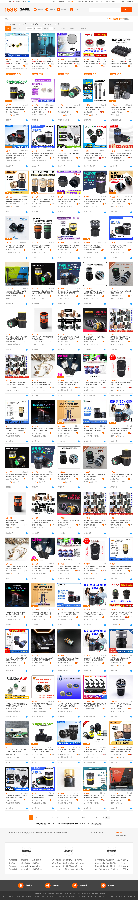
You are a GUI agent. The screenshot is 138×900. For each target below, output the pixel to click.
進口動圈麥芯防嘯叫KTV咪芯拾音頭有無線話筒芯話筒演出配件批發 (68, 796)
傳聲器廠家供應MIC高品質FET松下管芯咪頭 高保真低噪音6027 (95, 62)
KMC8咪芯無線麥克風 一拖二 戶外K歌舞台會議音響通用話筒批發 (120, 796)
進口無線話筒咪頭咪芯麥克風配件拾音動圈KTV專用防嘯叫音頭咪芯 (120, 429)
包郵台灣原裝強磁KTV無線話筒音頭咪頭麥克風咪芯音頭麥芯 (120, 384)
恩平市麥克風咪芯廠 (58, 860)
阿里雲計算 (82, 896)
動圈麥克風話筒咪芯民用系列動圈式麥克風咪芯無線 (68, 154)
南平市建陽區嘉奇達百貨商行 (12, 387)
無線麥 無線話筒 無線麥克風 (28, 866)
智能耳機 (45, 69)
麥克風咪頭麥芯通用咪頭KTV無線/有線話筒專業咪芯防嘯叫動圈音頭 (42, 659)
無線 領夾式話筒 (25, 869)
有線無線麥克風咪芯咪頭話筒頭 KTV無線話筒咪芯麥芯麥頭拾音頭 (42, 246)
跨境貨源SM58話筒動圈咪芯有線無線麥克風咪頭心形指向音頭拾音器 (42, 154)
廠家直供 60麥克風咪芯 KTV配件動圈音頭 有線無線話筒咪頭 (43, 796)
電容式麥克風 (10, 69)
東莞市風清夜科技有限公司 (38, 341)
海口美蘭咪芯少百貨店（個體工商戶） (86, 869)
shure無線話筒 (36, 866)
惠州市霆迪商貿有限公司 (90, 708)
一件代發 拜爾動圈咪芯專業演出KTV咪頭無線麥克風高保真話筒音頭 (94, 751)
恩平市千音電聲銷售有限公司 (64, 295)
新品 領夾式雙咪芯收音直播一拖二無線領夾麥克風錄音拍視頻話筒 (120, 200)
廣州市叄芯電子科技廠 (64, 433)
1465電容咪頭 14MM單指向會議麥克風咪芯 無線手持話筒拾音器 (16, 705)
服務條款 (73, 893)
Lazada (132, 896)
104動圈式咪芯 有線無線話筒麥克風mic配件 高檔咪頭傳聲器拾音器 (69, 200)
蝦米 (76, 896)
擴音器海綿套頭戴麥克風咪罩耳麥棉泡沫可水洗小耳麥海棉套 (120, 62)
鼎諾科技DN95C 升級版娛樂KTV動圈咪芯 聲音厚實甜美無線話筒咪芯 (69, 751)
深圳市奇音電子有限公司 (64, 66)
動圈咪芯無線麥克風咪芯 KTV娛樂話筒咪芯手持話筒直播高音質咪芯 (94, 429)
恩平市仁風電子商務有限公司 (38, 387)
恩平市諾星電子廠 (89, 250)
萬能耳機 (40, 69)
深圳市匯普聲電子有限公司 (38, 112)
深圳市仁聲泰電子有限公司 (90, 158)
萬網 (100, 896)
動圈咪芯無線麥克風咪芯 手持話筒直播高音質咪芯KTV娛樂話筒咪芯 (16, 429)
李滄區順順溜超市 (111, 860)
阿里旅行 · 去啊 (63, 896)
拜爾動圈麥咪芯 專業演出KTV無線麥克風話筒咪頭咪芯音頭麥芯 (121, 108)
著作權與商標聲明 (58, 893)
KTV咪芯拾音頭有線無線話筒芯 (67, 107)
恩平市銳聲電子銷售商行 (64, 112)
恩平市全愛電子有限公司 (116, 662)
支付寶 (108, 896)
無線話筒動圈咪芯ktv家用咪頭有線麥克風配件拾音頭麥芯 (94, 338)
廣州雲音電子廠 (10, 341)
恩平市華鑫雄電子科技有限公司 (38, 204)
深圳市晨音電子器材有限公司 (116, 433)
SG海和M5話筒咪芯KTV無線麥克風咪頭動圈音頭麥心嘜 (120, 292)
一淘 (56, 896)
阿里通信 (94, 896)
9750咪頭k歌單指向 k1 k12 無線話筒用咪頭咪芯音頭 (42, 705)
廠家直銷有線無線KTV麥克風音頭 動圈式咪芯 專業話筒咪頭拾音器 (68, 384)
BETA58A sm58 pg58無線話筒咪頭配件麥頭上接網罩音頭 (120, 705)
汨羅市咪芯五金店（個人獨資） (84, 866)
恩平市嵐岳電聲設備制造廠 (12, 112)
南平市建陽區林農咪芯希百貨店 (61, 869)
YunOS (89, 896)
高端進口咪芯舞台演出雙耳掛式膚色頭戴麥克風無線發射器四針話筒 (42, 384)
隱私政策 (80, 893)
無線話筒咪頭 (13, 866)
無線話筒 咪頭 (36, 863)
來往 (112, 896)
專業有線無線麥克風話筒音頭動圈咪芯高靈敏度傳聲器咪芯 (120, 659)
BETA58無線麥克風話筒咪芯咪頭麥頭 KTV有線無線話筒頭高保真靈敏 (42, 292)
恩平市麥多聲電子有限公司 (64, 250)
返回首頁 (88, 824)
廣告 (26, 64)
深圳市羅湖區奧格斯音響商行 (90, 662)
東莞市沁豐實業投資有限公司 (114, 869)
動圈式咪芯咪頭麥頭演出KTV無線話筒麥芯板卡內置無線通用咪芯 (42, 429)
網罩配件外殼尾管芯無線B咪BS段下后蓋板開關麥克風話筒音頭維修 (120, 338)
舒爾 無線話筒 (13, 863)
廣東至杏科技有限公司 (38, 295)
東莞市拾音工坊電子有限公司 (12, 754)
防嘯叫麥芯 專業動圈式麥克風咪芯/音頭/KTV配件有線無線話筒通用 (95, 246)
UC (103, 896)
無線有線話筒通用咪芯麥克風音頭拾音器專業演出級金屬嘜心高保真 (16, 200)
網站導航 (102, 893)
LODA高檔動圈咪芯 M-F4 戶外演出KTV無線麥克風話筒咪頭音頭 (68, 659)
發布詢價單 (119, 833)
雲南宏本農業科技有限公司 (102, 866)
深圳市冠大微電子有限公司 (12, 66)
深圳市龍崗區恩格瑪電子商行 (90, 204)
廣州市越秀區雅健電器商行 (90, 387)
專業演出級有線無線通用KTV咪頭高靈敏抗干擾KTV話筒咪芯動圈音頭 (120, 751)
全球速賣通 (36, 896)
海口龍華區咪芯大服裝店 (82, 863)
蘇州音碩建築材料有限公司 (102, 860)
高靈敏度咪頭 (18, 69)
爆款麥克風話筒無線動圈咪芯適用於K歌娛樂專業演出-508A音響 (16, 796)
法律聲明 (67, 893)
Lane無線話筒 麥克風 (38, 860)
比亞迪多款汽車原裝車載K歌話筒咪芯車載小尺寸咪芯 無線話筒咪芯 (16, 154)
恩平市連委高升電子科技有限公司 (116, 250)
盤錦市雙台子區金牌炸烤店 (125, 866)
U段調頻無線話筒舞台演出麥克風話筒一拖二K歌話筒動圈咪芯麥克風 (68, 429)
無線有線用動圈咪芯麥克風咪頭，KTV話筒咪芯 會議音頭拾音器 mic (94, 154)
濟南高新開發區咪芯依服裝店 (71, 866)
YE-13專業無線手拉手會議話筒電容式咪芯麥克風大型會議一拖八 (95, 705)
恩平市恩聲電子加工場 (90, 295)
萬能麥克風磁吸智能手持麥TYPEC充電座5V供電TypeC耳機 (43, 62)
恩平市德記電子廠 (115, 158)
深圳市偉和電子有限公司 (90, 433)
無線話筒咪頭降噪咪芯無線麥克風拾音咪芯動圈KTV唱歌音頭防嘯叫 (16, 108)
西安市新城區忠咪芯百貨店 (59, 866)
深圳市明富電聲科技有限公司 (12, 433)
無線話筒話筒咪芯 (101, 833)
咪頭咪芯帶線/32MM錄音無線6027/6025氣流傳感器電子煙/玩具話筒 (68, 705)
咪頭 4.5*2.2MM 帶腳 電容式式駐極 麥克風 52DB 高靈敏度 (16, 62)
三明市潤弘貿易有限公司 (102, 869)
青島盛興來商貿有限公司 (116, 112)
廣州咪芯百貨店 (67, 860)
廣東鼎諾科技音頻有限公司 (12, 158)
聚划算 (51, 896)
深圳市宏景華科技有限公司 (12, 708)
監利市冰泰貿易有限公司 (64, 341)
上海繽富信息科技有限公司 (102, 863)
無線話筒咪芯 (13, 860)
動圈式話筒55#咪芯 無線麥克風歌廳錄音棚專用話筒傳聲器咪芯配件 (120, 154)
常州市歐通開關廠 (111, 863)
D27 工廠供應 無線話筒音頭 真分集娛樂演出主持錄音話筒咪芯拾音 (16, 338)
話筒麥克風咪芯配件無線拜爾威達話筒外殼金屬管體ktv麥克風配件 (68, 338)
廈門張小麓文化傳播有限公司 (125, 869)
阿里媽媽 (71, 896)
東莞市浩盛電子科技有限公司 (64, 708)
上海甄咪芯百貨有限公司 (59, 863)
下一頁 (84, 817)
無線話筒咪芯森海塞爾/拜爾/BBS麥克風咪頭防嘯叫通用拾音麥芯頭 (95, 200)
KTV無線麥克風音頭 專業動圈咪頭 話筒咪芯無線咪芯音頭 (43, 338)
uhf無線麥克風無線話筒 (27, 863)
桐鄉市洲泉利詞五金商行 (90, 341)
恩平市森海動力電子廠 (38, 158)
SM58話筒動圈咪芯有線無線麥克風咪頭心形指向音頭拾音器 (121, 246)
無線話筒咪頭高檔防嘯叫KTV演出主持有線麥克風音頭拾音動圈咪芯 (42, 751)
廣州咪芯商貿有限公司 (81, 860)
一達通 (127, 896)
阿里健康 (121, 896)
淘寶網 (42, 896)
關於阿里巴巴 (88, 893)
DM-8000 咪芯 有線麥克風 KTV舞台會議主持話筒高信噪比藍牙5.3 (16, 751)
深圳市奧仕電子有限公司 (90, 66)
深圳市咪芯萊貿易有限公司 (71, 863)
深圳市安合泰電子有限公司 (38, 708)
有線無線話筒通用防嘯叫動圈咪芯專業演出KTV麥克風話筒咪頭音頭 (68, 246)
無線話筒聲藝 (13, 869)
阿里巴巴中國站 (26, 896)
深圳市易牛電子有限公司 (64, 204)
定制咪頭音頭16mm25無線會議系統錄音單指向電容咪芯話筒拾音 (42, 108)
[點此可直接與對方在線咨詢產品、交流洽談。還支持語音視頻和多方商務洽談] (27, 120)
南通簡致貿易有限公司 (116, 341)
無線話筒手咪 (24, 860)
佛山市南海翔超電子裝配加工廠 (64, 662)
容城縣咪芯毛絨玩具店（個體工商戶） (74, 869)
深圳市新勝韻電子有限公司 (116, 708)
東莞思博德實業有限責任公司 (116, 66)
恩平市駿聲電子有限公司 (38, 433)
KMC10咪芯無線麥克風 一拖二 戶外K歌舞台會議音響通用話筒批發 (16, 292)
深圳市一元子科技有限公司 (116, 204)
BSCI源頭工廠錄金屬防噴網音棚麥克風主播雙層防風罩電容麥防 (68, 62)
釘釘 (116, 896)
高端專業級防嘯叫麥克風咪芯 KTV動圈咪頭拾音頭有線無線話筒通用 (42, 200)
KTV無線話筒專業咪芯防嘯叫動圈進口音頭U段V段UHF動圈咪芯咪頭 (94, 659)
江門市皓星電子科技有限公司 (38, 66)
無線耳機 (34, 69)
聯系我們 (95, 893)
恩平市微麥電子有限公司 (38, 662)
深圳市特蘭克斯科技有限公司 (64, 158)
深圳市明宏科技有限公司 (12, 662)
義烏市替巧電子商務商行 (116, 295)
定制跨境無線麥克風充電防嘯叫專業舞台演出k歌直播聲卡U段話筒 (94, 108)
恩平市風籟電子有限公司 (12, 204)
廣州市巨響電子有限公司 (12, 295)
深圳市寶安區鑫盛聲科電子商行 (12, 250)
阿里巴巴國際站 (16, 896)
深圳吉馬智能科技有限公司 (38, 250)
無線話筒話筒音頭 (37, 869)
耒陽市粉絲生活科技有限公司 (125, 860)
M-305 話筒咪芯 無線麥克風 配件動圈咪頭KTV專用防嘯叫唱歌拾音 (16, 659)
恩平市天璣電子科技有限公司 (90, 112)
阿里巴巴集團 (7, 896)
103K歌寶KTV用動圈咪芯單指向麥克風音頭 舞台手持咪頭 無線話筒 (16, 246)
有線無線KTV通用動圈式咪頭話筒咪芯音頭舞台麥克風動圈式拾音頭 (94, 384)
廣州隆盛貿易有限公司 (116, 387)
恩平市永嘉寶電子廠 (64, 387)
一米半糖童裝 (121, 863)
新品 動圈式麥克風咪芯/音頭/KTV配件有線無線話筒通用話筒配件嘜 (94, 796)
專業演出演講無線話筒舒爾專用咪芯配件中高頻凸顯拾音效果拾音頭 (94, 292)
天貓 (47, 896)
